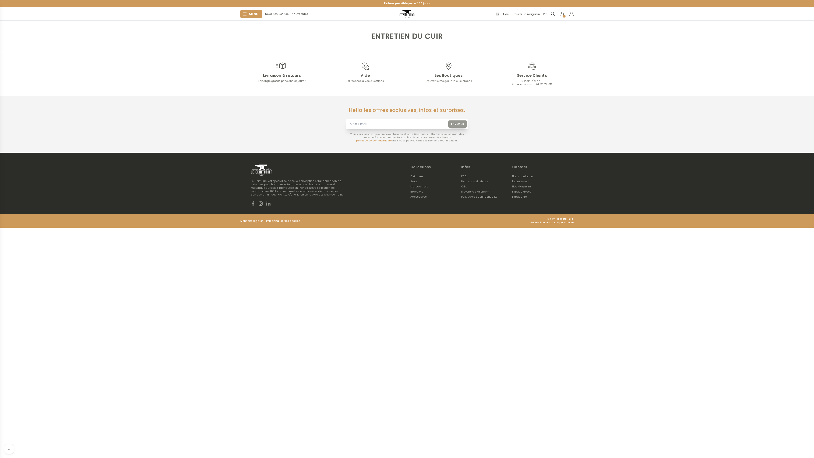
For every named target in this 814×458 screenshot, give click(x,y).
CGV (464, 186)
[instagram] (261, 203)
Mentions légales (251, 221)
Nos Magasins (522, 186)
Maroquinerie (419, 186)
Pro (545, 14)
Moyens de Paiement (475, 191)
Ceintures (416, 176)
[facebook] (253, 203)
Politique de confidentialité (479, 196)
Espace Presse (521, 191)
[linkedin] (268, 203)
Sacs (413, 181)
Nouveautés (300, 14)
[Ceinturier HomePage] (407, 14)
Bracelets (416, 191)
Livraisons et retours (474, 181)
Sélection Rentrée (277, 14)
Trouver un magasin (526, 14)
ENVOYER (457, 124)
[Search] (553, 14)
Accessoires (418, 196)
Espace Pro (519, 196)
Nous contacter (522, 176)
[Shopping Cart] (562, 14)
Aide (506, 14)
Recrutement (521, 181)
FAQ (463, 176)
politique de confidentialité (374, 140)
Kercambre (567, 222)
